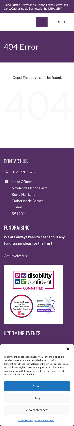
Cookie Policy (25, 420)
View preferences (37, 410)
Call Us (60, 22)
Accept (37, 386)
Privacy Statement (44, 420)
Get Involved (14, 256)
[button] (68, 349)
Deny (37, 398)
